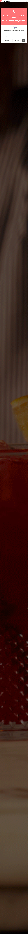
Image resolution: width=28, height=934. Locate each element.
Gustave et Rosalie (7, 1)
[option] (14, 468)
